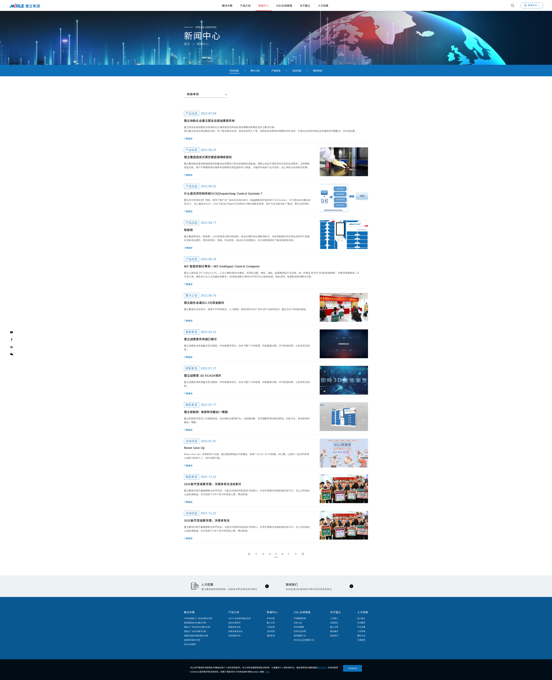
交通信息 (361, 640)
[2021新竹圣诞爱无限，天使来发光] (344, 525)
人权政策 (361, 631)
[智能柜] (344, 234)
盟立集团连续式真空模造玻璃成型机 (208, 157)
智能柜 (188, 230)
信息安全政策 (300, 631)
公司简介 (334, 618)
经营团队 (334, 622)
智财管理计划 (300, 635)
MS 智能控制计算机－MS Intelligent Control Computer (222, 266)
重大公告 (255, 71)
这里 (267, 672)
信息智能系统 (234, 635)
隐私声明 (321, 667)
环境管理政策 (300, 618)
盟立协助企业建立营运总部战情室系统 (209, 120)
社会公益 (298, 622)
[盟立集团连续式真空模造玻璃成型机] (344, 161)
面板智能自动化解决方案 (195, 622)
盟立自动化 (25, 5)
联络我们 (334, 635)
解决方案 (227, 5)
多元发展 (361, 627)
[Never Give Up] (344, 453)
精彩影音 (317, 71)
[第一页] (249, 554)
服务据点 (334, 631)
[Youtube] (11, 332)
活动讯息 (296, 71)
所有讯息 (271, 618)
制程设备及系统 (235, 631)
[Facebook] (11, 339)
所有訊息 (234, 71)
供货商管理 (299, 627)
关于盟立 (305, 5)
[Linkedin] (11, 347)
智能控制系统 (234, 627)
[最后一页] (303, 554)
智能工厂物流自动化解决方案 (197, 627)
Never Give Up (194, 447)
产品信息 (276, 71)
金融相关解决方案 (192, 640)
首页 (187, 44)
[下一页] (296, 554)
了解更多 (188, 138)
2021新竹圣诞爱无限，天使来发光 (207, 520)
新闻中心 (263, 5)
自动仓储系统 (234, 622)
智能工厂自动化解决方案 (195, 631)
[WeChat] (11, 354)
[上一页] (256, 554)
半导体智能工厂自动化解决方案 (198, 618)
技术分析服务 (190, 644)
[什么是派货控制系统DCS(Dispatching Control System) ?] (344, 198)
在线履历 (361, 622)
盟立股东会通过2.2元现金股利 (204, 302)
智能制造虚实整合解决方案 (196, 635)
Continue (352, 668)
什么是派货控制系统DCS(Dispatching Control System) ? (223, 193)
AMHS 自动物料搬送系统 (239, 618)
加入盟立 (361, 618)
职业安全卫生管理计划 (304, 640)
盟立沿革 (334, 627)
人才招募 (323, 5)
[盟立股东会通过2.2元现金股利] (344, 307)
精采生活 (361, 635)
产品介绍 (245, 5)
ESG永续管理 (284, 5)
